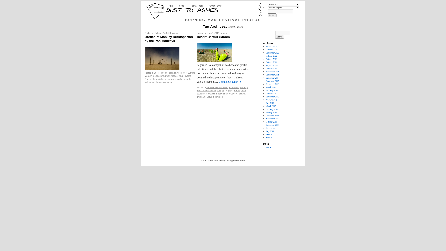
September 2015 (272, 74)
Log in (268, 146)
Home (170, 6)
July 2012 (270, 102)
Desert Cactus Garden (213, 37)
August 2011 (271, 128)
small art (201, 96)
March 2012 (271, 106)
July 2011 (270, 131)
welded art (150, 82)
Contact (197, 6)
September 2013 (272, 84)
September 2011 (272, 124)
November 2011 (272, 118)
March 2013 (271, 87)
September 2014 (272, 77)
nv (184, 78)
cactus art (212, 93)
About (183, 6)
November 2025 (272, 46)
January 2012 (271, 112)
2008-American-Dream (217, 87)
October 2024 (271, 49)
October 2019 (271, 59)
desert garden (167, 78)
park (188, 78)
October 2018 (271, 62)
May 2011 (270, 137)
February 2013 (272, 90)
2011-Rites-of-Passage (165, 72)
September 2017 (272, 65)
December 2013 (272, 80)
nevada (178, 78)
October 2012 (271, 93)
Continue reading (230, 81)
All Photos (182, 72)
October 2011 (271, 121)
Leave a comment (164, 82)
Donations (215, 6)
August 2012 (271, 99)
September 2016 (272, 71)
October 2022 (271, 55)
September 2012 (272, 96)
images (174, 75)
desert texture (238, 93)
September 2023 (272, 52)
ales (176, 32)
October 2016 (271, 68)
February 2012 (272, 109)
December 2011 (272, 115)
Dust (167, 75)
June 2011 (270, 134)
